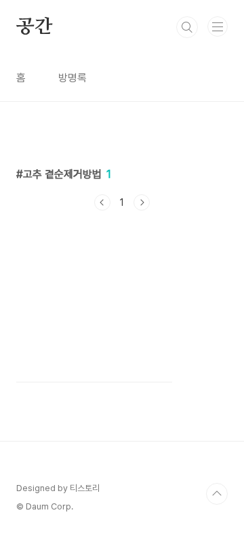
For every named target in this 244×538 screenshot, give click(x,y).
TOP (217, 494)
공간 (34, 27)
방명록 (72, 77)
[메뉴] (217, 26)
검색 (187, 27)
